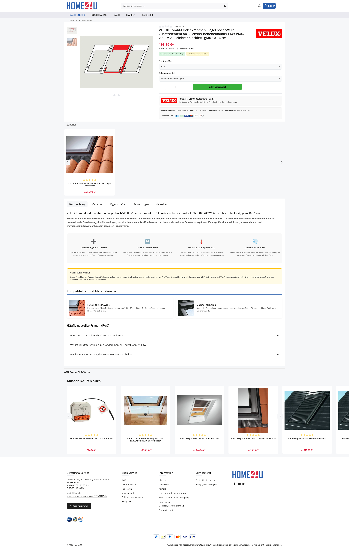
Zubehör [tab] (71, 124)
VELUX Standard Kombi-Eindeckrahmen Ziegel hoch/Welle (89, 184)
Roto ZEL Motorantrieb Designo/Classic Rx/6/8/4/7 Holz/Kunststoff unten (145, 439)
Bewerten (179, 26)
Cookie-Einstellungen (205, 480)
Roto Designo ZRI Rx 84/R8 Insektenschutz (199, 438)
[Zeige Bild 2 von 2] (119, 95)
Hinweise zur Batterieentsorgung (174, 497)
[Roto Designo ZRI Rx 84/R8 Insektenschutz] (199, 410)
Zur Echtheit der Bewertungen (172, 493)
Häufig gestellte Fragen (206, 484)
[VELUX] (269, 33)
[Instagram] (243, 484)
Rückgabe (126, 501)
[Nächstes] (72, 47)
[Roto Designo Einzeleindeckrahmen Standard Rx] (253, 410)
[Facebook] (234, 484)
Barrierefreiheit (166, 510)
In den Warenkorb (217, 86)
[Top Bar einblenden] (279, 6)
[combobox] (171, 6)
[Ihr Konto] (259, 6)
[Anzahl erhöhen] (188, 87)
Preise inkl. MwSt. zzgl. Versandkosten (176, 48)
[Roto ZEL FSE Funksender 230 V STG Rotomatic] (91, 410)
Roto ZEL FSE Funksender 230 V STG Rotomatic (91, 438)
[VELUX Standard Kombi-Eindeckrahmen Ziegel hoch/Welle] (89, 154)
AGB (124, 480)
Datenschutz (164, 484)
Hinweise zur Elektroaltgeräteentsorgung (171, 504)
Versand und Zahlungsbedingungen (132, 495)
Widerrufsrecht (129, 484)
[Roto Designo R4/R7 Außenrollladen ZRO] (307, 410)
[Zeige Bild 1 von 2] (114, 95)
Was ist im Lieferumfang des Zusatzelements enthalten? (102, 354)
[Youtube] (239, 484)
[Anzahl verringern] (162, 87)
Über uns (163, 480)
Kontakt (162, 489)
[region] (110, 62)
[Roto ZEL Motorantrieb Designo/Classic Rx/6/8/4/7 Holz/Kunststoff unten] (145, 410)
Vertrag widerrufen (79, 506)
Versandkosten (217, 545)
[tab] (77, 204)
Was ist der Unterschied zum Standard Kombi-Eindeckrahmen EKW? (108, 345)
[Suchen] (225, 6)
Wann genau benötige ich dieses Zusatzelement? (97, 335)
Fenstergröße (165, 61)
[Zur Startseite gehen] (82, 5)
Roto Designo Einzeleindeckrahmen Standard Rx (253, 438)
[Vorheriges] (72, 25)
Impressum (127, 489)
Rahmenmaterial (166, 73)
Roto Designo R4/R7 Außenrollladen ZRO (307, 438)
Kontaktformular (87, 494)
